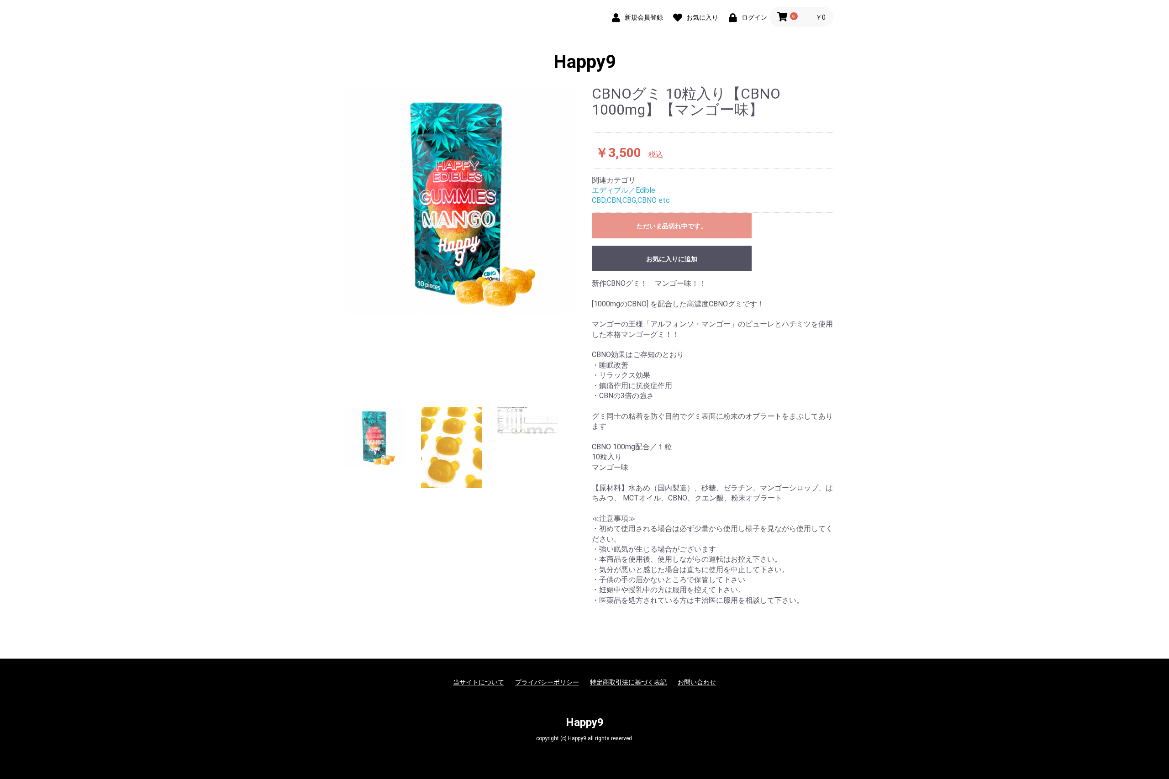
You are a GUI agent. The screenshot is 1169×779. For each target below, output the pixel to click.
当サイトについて (478, 682)
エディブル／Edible (623, 190)
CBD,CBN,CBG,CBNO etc (631, 200)
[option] (460, 201)
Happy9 (584, 62)
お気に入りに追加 (671, 259)
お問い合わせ (697, 682)
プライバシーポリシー (547, 682)
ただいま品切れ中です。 (672, 226)
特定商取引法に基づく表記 (628, 682)
